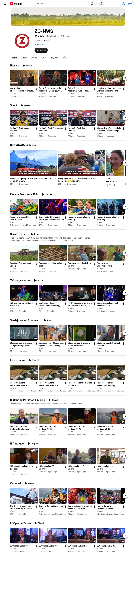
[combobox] (62, 3)
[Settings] (116, 3)
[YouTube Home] (15, 3)
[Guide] (4, 3)
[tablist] (68, 58)
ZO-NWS (13, 94)
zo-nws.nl (40, 45)
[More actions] (36, 88)
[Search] (92, 3)
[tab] (14, 58)
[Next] (125, 78)
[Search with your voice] (101, 3)
